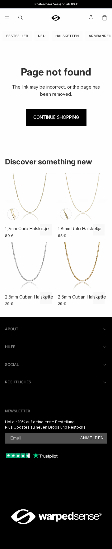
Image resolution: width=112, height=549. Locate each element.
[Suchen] (20, 18)
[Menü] (7, 18)
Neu (41, 36)
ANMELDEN (92, 438)
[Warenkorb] (104, 18)
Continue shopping (56, 117)
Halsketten (67, 36)
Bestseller (17, 36)
